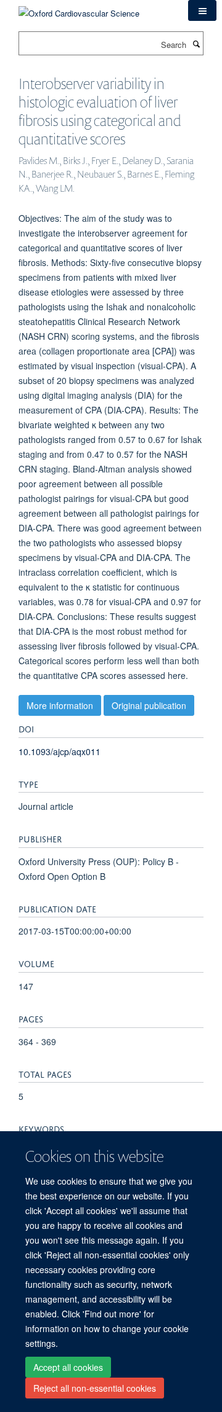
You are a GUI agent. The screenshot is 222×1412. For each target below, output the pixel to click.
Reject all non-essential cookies (94, 1388)
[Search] (196, 43)
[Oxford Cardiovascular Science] (78, 9)
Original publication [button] (149, 705)
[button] (202, 10)
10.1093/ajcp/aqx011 (59, 751)
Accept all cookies (68, 1367)
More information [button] (60, 705)
